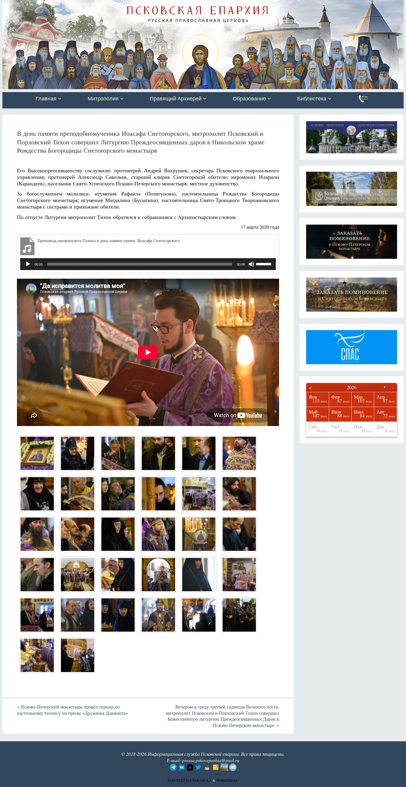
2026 (351, 387)
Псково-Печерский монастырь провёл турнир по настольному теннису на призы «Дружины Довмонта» (72, 710)
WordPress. (227, 780)
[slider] (264, 263)
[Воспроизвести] (28, 264)
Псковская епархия (86, 5)
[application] (148, 264)
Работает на (180, 780)
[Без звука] (251, 264)
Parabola (202, 780)
